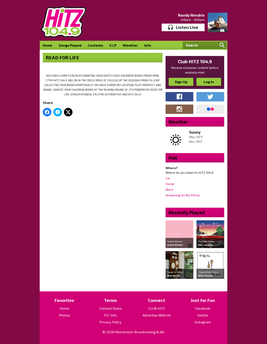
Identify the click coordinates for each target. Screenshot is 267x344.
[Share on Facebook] (47, 112)
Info (147, 45)
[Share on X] (68, 112)
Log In (209, 82)
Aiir (162, 332)
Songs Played (70, 45)
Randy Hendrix (191, 15)
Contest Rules (110, 308)
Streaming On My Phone (183, 195)
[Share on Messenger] (57, 112)
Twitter (203, 315)
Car (168, 178)
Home (47, 45)
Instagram (202, 322)
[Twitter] (210, 96)
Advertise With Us (157, 315)
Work (169, 189)
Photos (64, 315)
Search (222, 45)
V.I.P (112, 45)
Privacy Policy (110, 322)
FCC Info (110, 315)
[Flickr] (210, 109)
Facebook (202, 308)
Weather (130, 45)
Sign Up (181, 82)
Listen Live (187, 27)
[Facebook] (179, 96)
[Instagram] (179, 109)
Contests (95, 45)
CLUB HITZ (156, 308)
